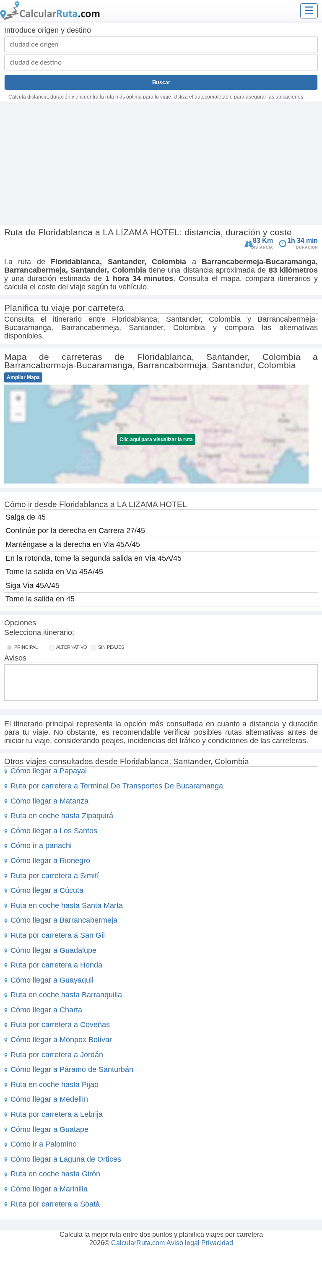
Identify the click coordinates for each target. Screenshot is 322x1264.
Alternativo (71, 647)
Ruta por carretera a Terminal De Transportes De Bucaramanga (116, 786)
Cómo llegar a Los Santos (53, 831)
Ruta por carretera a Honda (56, 965)
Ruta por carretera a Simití (54, 875)
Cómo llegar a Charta (46, 1010)
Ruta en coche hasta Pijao (54, 1084)
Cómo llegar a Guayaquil (51, 980)
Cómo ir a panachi (41, 845)
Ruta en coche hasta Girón (55, 1174)
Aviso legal (183, 1242)
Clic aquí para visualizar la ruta (156, 439)
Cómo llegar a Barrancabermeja (63, 920)
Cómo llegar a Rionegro (50, 860)
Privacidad (217, 1242)
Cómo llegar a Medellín (49, 1099)
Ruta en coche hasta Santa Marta (66, 905)
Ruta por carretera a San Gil (57, 935)
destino (79, 30)
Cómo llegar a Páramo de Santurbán (71, 1069)
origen (48, 30)
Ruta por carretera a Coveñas (60, 1024)
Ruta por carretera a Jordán (56, 1055)
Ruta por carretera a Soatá (55, 1204)
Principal (26, 647)
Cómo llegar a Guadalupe (53, 950)
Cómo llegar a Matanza (49, 801)
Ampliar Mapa (23, 377)
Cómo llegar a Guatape (49, 1129)
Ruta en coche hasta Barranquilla (66, 995)
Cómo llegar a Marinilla (49, 1189)
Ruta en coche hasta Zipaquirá (61, 815)
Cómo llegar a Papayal (48, 771)
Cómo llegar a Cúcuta (46, 890)
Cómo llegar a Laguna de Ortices (65, 1159)
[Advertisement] (161, 164)
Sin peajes (111, 647)
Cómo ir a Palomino (43, 1144)
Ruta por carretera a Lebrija (56, 1114)
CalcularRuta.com (138, 1242)
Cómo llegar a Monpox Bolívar (61, 1039)
